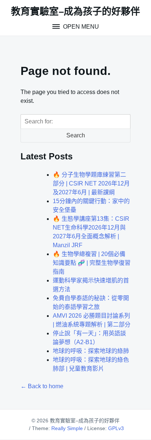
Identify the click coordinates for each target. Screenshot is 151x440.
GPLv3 (116, 428)
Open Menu (80, 27)
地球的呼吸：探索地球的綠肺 (91, 351)
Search (75, 135)
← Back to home (42, 386)
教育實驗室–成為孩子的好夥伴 (75, 11)
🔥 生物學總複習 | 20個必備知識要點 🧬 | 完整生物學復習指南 (91, 263)
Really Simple (67, 428)
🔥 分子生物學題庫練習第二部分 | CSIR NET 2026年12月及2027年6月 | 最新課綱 (91, 183)
